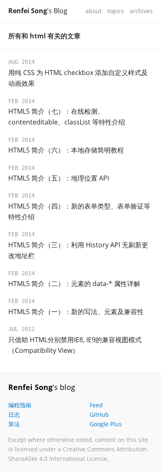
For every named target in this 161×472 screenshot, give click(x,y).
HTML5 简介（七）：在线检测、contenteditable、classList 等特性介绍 (66, 117)
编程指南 (19, 405)
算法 (14, 424)
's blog (41, 387)
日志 (14, 414)
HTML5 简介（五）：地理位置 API (58, 178)
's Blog (37, 10)
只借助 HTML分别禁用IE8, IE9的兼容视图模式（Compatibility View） (75, 345)
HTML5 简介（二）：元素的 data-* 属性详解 (74, 283)
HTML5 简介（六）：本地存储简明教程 (66, 150)
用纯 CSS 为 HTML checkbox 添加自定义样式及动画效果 (78, 78)
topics (115, 11)
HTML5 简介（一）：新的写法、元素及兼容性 (76, 311)
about (93, 11)
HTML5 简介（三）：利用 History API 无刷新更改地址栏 (78, 250)
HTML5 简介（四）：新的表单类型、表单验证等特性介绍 (79, 211)
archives (141, 11)
